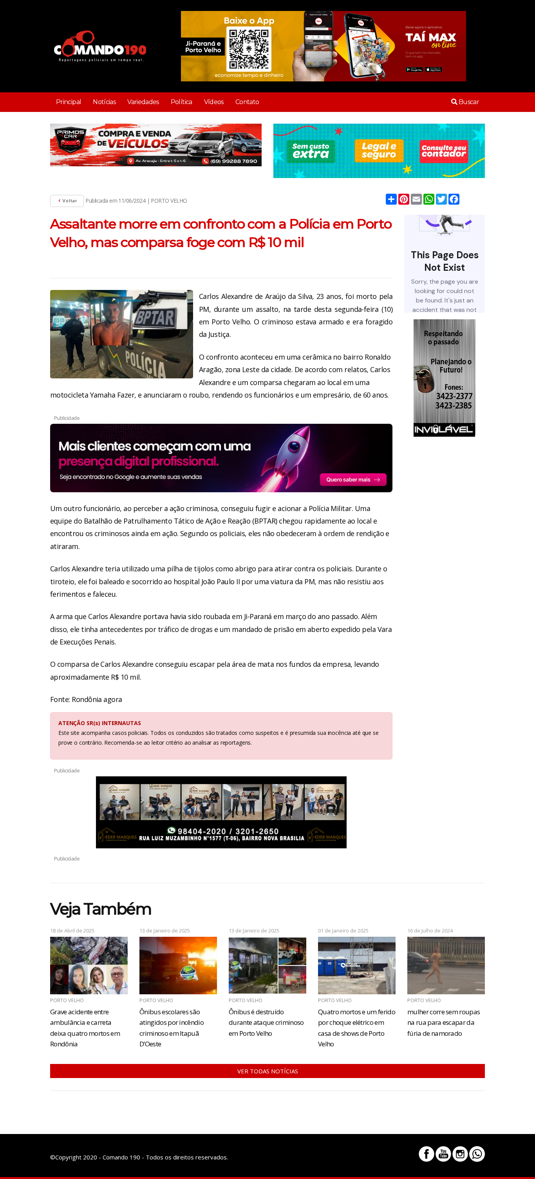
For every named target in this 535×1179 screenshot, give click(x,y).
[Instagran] (460, 1154)
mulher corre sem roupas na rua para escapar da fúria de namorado (443, 1022)
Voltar (69, 200)
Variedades (143, 102)
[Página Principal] (100, 46)
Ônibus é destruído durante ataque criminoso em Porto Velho (266, 1022)
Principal (68, 102)
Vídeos (214, 102)
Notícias (104, 102)
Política (181, 102)
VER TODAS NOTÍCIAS (267, 1071)
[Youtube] (443, 1154)
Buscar (468, 102)
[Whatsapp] (477, 1154)
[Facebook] (426, 1154)
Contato (247, 102)
